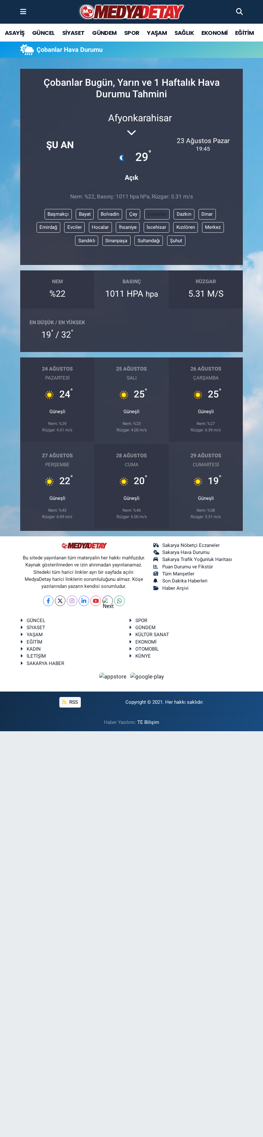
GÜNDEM (104, 33)
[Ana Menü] (23, 11)
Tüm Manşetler (178, 574)
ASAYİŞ (14, 33)
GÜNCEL (43, 33)
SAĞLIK (184, 33)
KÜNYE (143, 656)
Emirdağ (48, 227)
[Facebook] (48, 601)
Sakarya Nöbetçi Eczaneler (191, 545)
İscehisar (156, 227)
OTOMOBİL (147, 649)
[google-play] (147, 676)
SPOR (132, 33)
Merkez (213, 227)
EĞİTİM (244, 33)
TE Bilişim (148, 722)
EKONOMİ (214, 33)
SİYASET (73, 33)
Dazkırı (184, 214)
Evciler (74, 227)
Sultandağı (149, 241)
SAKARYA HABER (45, 663)
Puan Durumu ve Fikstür (187, 567)
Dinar (207, 214)
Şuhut (176, 241)
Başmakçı (58, 214)
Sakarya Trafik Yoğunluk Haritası (197, 559)
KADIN (34, 649)
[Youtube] (95, 601)
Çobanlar (156, 214)
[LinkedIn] (84, 601)
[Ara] (239, 11)
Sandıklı (86, 241)
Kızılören (185, 227)
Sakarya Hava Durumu (185, 552)
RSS (73, 702)
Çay (133, 214)
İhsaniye (128, 227)
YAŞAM (157, 33)
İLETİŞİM (36, 656)
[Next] (107, 601)
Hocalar (100, 227)
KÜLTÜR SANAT (152, 634)
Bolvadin (110, 214)
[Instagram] (72, 601)
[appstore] (113, 676)
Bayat (85, 214)
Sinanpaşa (116, 241)
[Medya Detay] (131, 12)
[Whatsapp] (119, 601)
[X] (60, 601)
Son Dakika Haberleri (185, 581)
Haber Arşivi (175, 588)
